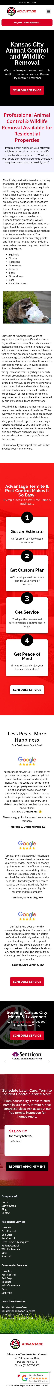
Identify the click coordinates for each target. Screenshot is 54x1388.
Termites (7, 1227)
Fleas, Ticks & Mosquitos (15, 1242)
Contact (6, 1213)
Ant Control (8, 1238)
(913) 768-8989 (22, 1021)
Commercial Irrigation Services (19, 1318)
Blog (4, 1209)
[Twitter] (19, 1375)
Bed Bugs (7, 1234)
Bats (4, 1252)
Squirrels (7, 1256)
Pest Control (9, 1231)
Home (5, 1202)
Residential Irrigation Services (18, 1311)
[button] (48, 11)
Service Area (9, 1205)
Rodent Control (10, 1245)
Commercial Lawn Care (15, 1314)
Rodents (6, 1282)
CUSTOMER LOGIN (27, 2)
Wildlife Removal (11, 1249)
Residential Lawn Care (14, 1307)
